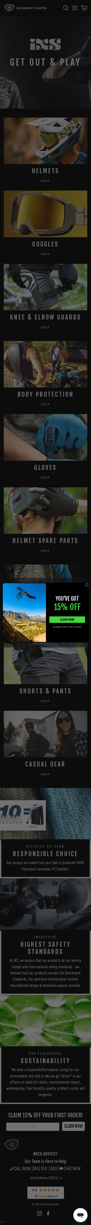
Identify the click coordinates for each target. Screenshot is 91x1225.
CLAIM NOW (67, 619)
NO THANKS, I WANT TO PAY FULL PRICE (67, 627)
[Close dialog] (86, 585)
